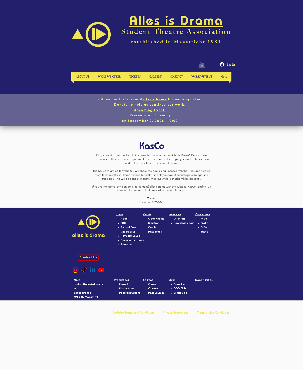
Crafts (178, 293)
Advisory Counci (130, 236)
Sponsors (127, 244)
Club (184, 293)
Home (119, 214)
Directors (179, 219)
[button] (202, 64)
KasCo (204, 232)
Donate (121, 104)
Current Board (130, 227)
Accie (203, 219)
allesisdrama (155, 99)
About (124, 219)
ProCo (204, 223)
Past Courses (156, 293)
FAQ (123, 223)
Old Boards (128, 232)
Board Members (184, 223)
